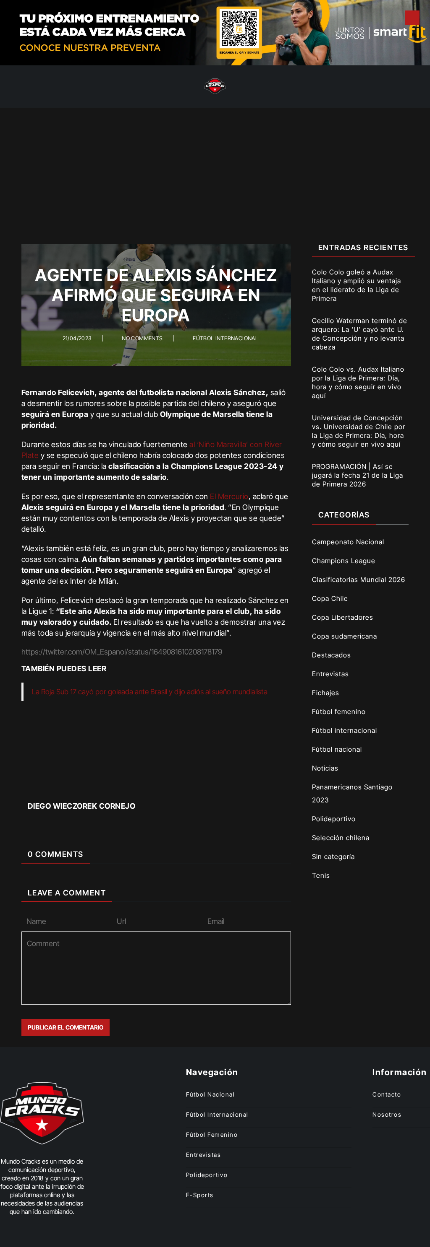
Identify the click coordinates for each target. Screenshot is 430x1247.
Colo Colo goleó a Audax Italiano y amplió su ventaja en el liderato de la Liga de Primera (356, 285)
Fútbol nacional (337, 749)
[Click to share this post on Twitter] (141, 781)
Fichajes (325, 692)
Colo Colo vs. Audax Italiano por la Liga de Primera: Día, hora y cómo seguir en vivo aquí (358, 382)
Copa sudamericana (344, 636)
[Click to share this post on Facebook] (112, 781)
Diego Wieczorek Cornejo (82, 806)
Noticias (325, 768)
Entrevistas (330, 674)
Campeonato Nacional (348, 542)
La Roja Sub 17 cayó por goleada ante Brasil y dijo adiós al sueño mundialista (149, 691)
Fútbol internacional (225, 338)
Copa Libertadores (342, 617)
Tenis (321, 875)
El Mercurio (229, 496)
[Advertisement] (215, 170)
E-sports (200, 1194)
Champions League (343, 560)
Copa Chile (330, 598)
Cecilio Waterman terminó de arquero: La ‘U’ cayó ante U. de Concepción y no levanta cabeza (359, 333)
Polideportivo (334, 819)
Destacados (331, 655)
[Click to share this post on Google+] (170, 781)
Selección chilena (341, 837)
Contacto (386, 1094)
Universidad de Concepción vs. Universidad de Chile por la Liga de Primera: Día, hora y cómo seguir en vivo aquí (358, 431)
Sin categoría (333, 856)
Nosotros (386, 1114)
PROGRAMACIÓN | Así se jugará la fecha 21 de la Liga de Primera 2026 (357, 475)
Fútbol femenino (339, 711)
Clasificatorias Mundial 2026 (358, 579)
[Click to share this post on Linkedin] (199, 781)
